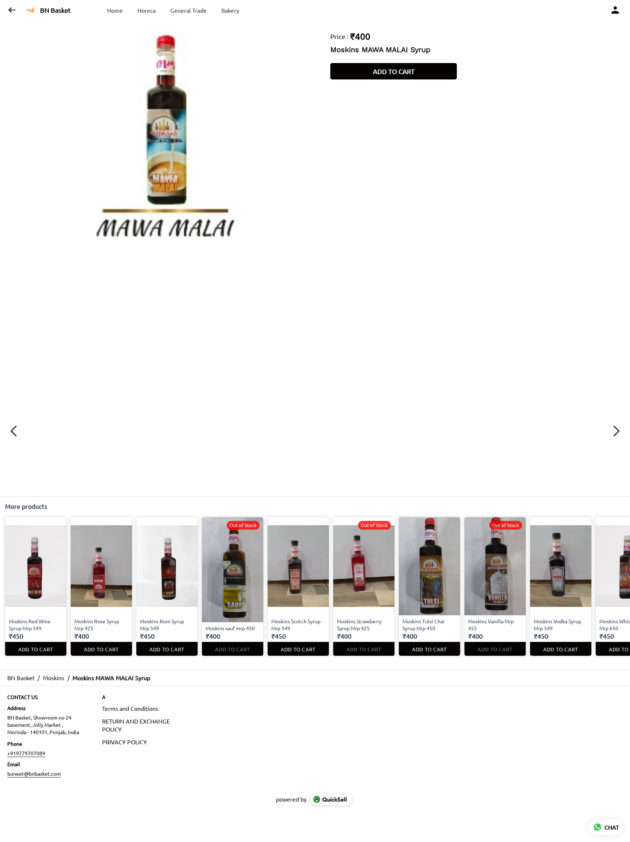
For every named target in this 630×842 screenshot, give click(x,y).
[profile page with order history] (615, 10)
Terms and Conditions (130, 708)
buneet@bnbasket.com (34, 773)
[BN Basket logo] (31, 10)
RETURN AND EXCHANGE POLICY (136, 725)
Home (115, 10)
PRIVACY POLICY (124, 741)
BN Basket (55, 10)
